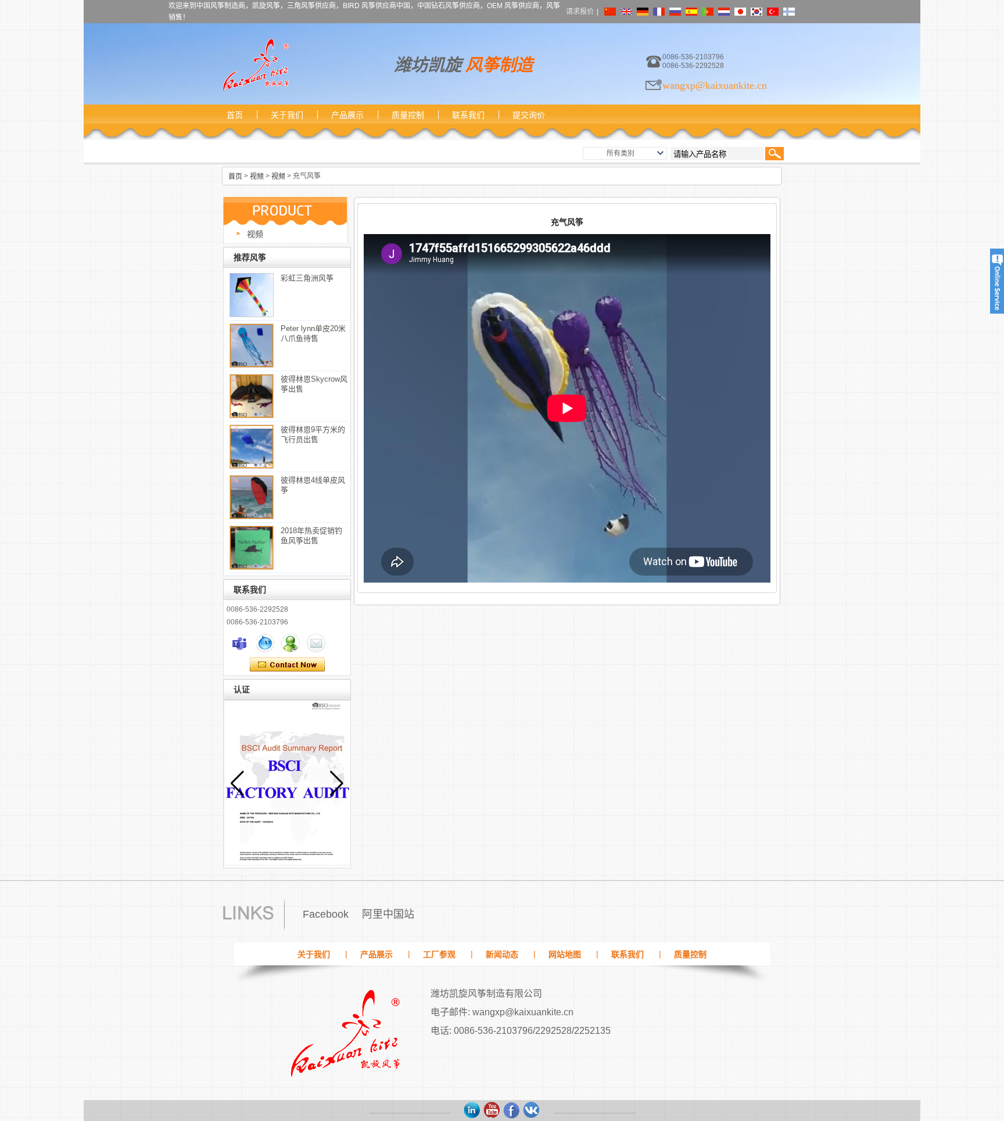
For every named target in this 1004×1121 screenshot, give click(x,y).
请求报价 (580, 12)
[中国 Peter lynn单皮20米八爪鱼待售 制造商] (252, 346)
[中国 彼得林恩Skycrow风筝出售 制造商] (252, 396)
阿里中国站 (388, 914)
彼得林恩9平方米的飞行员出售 (313, 434)
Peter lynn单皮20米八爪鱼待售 (313, 333)
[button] (337, 783)
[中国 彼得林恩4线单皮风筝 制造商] (252, 497)
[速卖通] (531, 1110)
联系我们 (468, 115)
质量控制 (408, 115)
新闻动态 (502, 954)
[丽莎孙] (239, 643)
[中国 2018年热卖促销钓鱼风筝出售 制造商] (252, 548)
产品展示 (347, 115)
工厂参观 (439, 954)
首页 (235, 115)
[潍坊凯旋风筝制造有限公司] (255, 65)
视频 (257, 177)
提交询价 (528, 115)
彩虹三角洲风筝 (307, 278)
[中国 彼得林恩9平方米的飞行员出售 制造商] (252, 447)
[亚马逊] (472, 1110)
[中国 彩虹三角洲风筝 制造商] (252, 295)
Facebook (326, 914)
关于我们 (287, 115)
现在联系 (287, 665)
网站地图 (564, 954)
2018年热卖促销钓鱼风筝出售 (311, 535)
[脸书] (512, 1110)
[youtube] (492, 1110)
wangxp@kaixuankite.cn (714, 85)
